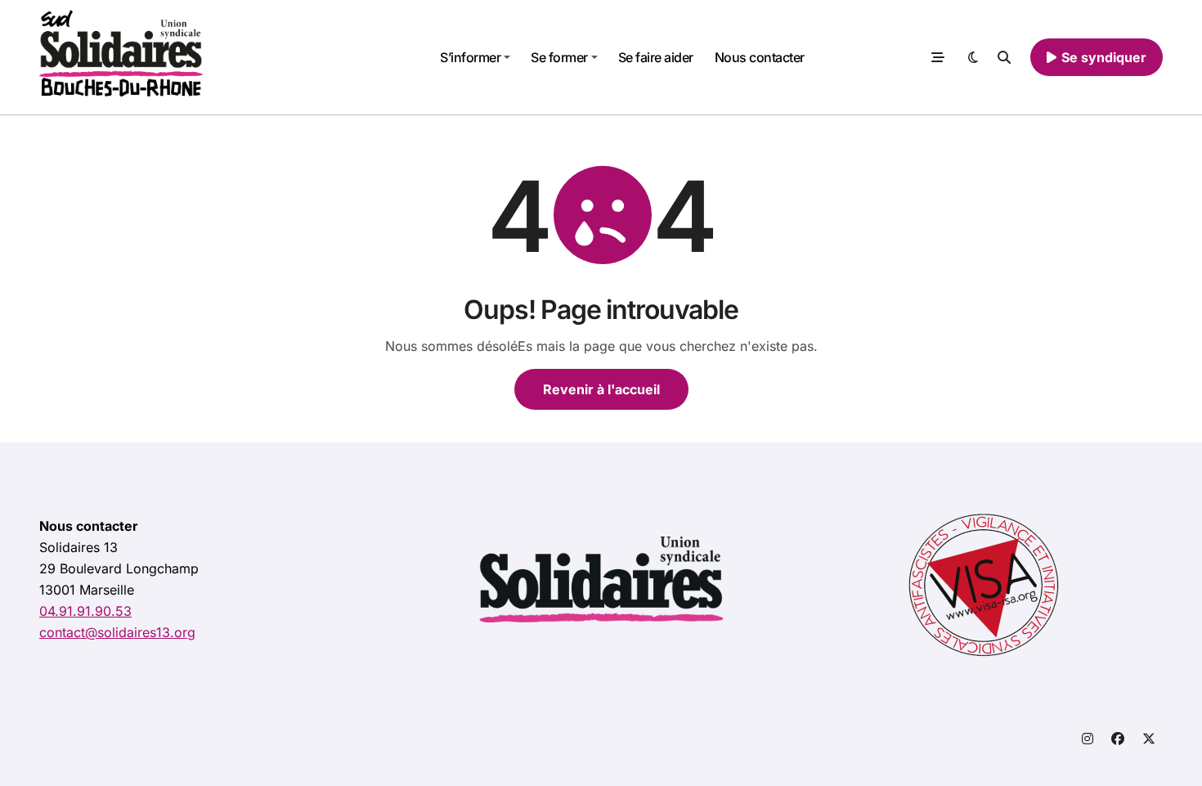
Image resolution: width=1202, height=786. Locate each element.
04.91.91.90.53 (85, 611)
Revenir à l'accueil (601, 389)
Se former (559, 57)
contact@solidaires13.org (117, 632)
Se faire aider (655, 57)
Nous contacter (760, 57)
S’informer (470, 57)
